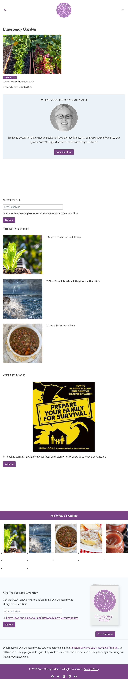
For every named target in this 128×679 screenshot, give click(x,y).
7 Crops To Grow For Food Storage (63, 236)
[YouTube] (75, 676)
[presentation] (32, 54)
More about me (64, 152)
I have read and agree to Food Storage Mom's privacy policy (41, 213)
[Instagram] (64, 676)
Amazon (9, 464)
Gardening (10, 78)
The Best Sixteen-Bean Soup (60, 325)
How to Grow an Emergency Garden (19, 81)
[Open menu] (122, 10)
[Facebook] (52, 676)
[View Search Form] (5, 10)
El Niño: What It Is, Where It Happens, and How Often (73, 281)
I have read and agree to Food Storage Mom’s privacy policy (41, 618)
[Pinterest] (69, 676)
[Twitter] (58, 676)
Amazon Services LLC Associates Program (94, 647)
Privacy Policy (91, 669)
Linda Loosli (11, 87)
